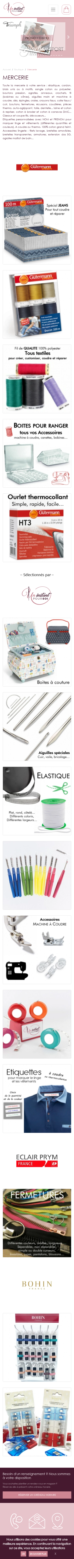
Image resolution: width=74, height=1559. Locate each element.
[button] (5, 37)
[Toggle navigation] (53, 10)
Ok (23, 1553)
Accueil (7, 69)
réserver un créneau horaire (37, 1494)
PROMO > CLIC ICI (37, 38)
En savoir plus (38, 1553)
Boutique (19, 69)
